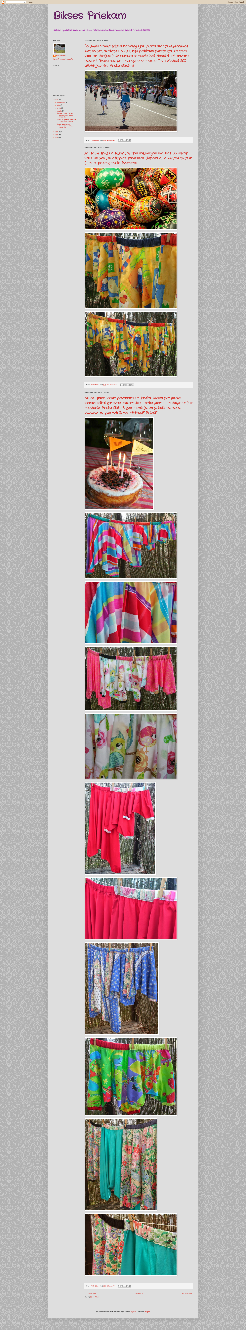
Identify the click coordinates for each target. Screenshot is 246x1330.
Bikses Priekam (89, 16)
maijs (59, 108)
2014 (57, 100)
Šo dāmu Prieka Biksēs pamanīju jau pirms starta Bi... (65, 115)
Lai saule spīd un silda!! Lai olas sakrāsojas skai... (66, 120)
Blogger (147, 1312)
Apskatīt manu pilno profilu (63, 59)
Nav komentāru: (112, 385)
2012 (57, 135)
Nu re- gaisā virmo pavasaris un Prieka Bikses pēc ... (65, 126)
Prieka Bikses (60, 56)
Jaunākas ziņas (90, 1294)
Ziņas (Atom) (94, 1297)
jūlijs (59, 105)
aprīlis (59, 111)
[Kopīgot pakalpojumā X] (124, 140)
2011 (57, 138)
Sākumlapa (139, 1294)
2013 (57, 132)
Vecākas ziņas (187, 1294)
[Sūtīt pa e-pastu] (119, 140)
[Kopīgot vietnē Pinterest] (130, 140)
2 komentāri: (111, 140)
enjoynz (133, 1312)
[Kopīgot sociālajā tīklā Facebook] (127, 140)
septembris (61, 102)
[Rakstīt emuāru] (121, 140)
